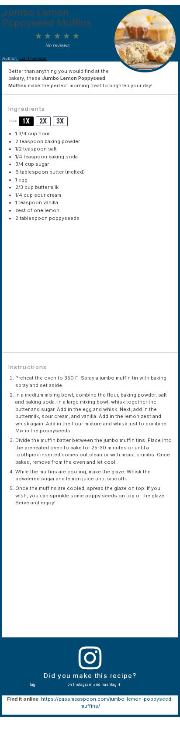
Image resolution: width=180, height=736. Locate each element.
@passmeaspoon (51, 684)
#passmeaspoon (136, 684)
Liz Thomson (32, 58)
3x (60, 121)
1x (26, 121)
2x (43, 121)
